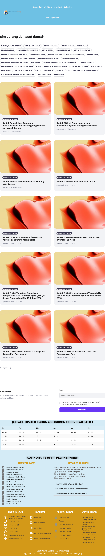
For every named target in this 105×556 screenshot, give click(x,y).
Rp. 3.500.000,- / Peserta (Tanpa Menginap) (72, 488)
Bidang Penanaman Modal (48, 58)
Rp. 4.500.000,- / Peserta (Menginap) (69, 484)
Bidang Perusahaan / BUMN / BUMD (14, 62)
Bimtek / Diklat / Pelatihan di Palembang (52, 66)
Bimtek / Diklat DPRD (80, 66)
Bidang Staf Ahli (7, 66)
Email (61, 390)
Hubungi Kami (52, 17)
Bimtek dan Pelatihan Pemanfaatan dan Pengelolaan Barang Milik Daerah (22, 238)
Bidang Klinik (92, 54)
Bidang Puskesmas (50, 62)
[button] (51, 7)
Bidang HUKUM (47, 50)
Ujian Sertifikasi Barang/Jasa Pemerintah (18, 75)
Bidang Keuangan (55, 54)
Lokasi (67, 7)
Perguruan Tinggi (91, 71)
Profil (44, 7)
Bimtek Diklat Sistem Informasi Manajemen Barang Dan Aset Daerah (23, 352)
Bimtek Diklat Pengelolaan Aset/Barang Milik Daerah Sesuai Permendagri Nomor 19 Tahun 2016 (78, 295)
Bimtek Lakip (6, 71)
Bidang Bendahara (51, 46)
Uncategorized (44, 75)
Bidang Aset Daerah (32, 46)
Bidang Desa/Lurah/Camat (28, 50)
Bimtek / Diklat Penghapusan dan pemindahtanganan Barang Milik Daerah (76, 124)
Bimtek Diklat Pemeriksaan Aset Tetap (75, 181)
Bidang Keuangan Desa (75, 54)
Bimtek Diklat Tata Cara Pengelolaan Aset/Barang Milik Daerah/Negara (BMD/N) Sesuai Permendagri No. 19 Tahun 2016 (23, 295)
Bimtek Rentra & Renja (44, 71)
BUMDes (59, 71)
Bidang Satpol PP (87, 62)
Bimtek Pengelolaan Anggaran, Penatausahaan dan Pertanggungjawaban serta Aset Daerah (23, 125)
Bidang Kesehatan (37, 54)
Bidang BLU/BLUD (7, 50)
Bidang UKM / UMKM (25, 66)
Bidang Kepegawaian (82, 50)
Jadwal (59, 7)
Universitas (59, 75)
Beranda (37, 7)
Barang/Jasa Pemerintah (11, 46)
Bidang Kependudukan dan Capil (14, 54)
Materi (50, 7)
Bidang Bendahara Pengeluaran (75, 46)
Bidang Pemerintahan (26, 58)
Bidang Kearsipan (63, 50)
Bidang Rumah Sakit (69, 62)
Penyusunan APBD (73, 71)
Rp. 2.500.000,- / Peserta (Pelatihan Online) (71, 493)
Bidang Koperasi (7, 58)
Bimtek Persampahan (23, 71)
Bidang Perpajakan (70, 58)
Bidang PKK (35, 62)
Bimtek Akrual (97, 66)
